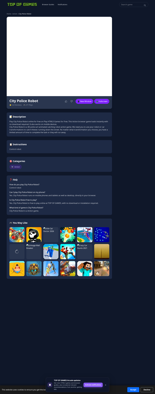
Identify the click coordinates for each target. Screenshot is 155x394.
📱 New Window (84, 101)
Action (14, 14)
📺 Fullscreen (101, 101)
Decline (147, 389)
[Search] (145, 5)
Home (9, 14)
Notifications (62, 4)
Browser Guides (48, 4)
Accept (133, 389)
